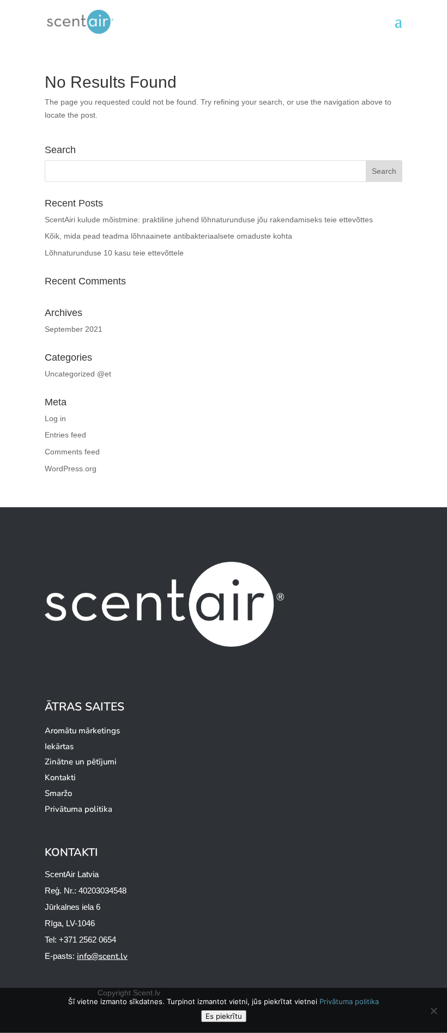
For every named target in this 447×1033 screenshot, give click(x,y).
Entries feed (65, 434)
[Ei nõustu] (433, 1010)
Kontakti (60, 777)
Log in (55, 418)
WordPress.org (70, 468)
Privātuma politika (78, 809)
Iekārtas (59, 746)
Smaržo (58, 793)
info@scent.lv (102, 956)
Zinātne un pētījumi (81, 761)
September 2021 (73, 329)
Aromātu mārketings (82, 730)
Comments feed (72, 451)
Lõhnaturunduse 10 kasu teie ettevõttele (114, 252)
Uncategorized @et (78, 373)
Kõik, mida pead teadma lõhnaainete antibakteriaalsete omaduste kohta (168, 236)
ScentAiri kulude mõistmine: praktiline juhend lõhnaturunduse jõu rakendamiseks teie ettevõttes (209, 219)
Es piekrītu (224, 1016)
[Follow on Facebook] (318, 985)
